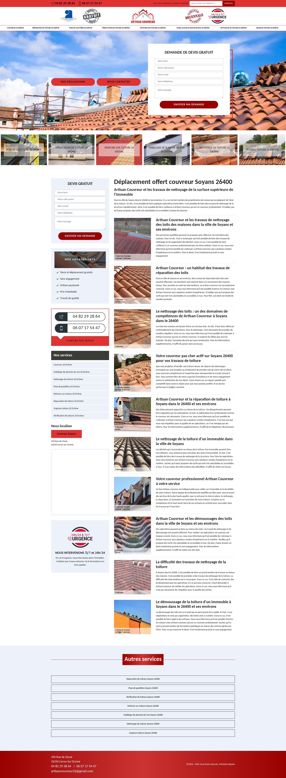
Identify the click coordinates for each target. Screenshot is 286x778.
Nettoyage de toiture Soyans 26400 (143, 724)
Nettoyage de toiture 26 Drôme (233, 28)
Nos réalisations (73, 82)
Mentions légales (227, 764)
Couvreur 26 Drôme (15, 28)
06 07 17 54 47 (92, 3)
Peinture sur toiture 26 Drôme (153, 28)
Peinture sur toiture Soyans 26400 (143, 706)
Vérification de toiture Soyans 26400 (143, 697)
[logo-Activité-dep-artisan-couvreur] (143, 16)
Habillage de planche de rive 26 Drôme (193, 28)
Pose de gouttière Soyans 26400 (143, 688)
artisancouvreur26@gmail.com (72, 771)
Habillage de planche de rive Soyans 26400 (143, 715)
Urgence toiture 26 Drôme (267, 28)
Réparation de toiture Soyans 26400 (143, 679)
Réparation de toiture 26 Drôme (45, 28)
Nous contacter (118, 82)
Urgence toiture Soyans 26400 (143, 733)
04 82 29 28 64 (65, 3)
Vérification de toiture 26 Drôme (116, 28)
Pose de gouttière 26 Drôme (80, 28)
